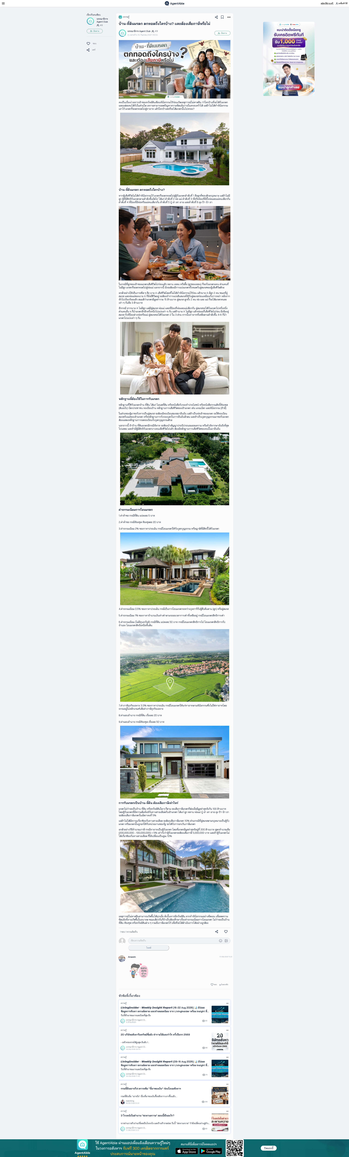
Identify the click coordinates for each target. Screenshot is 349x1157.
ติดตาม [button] (96, 31)
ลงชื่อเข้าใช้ (342, 3)
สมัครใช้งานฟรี (327, 3)
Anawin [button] (132, 956)
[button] (90, 21)
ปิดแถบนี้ (268, 1148)
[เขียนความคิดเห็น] (173, 940)
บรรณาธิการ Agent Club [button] (102, 20)
